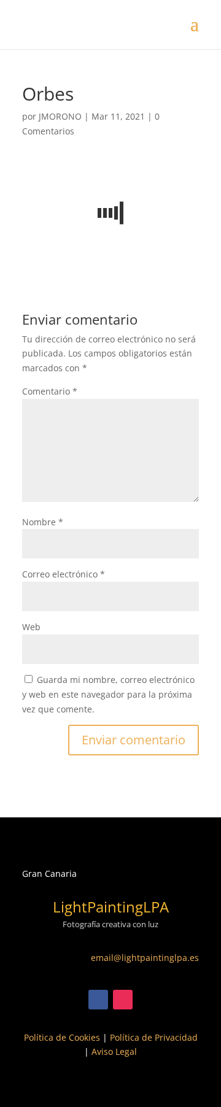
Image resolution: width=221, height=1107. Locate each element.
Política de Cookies (62, 1037)
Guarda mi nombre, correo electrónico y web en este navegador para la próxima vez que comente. (108, 694)
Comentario (49, 391)
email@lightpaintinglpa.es (145, 957)
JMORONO (60, 116)
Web (31, 627)
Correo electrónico (63, 574)
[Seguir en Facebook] (98, 999)
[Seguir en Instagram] (123, 999)
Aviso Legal (114, 1051)
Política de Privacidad (154, 1037)
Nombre (42, 522)
